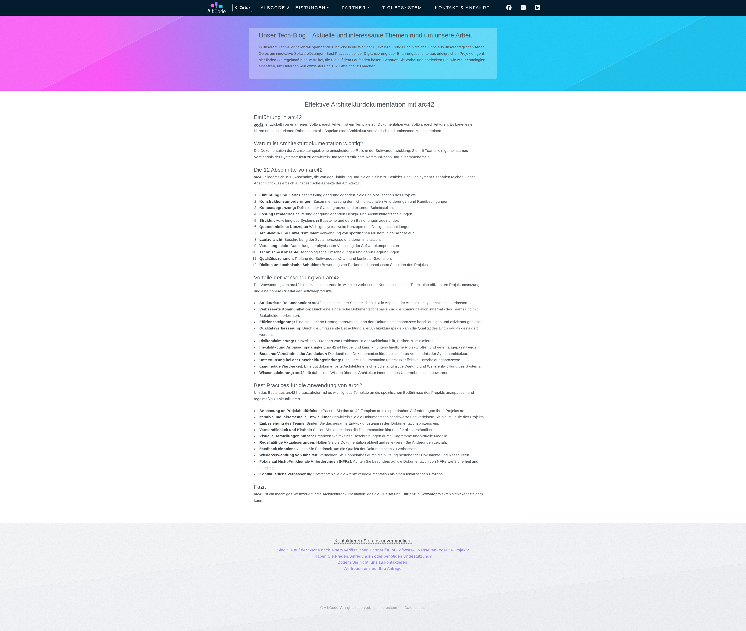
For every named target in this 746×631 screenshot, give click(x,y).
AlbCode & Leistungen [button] (293, 7)
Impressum (387, 608)
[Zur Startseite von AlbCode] (215, 8)
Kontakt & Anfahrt (462, 7)
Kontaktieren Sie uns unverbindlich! (373, 540)
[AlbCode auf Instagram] (523, 8)
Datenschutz (415, 608)
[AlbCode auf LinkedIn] (538, 8)
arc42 (258, 124)
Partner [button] (354, 7)
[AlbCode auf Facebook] (509, 8)
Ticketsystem (402, 7)
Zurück (244, 8)
